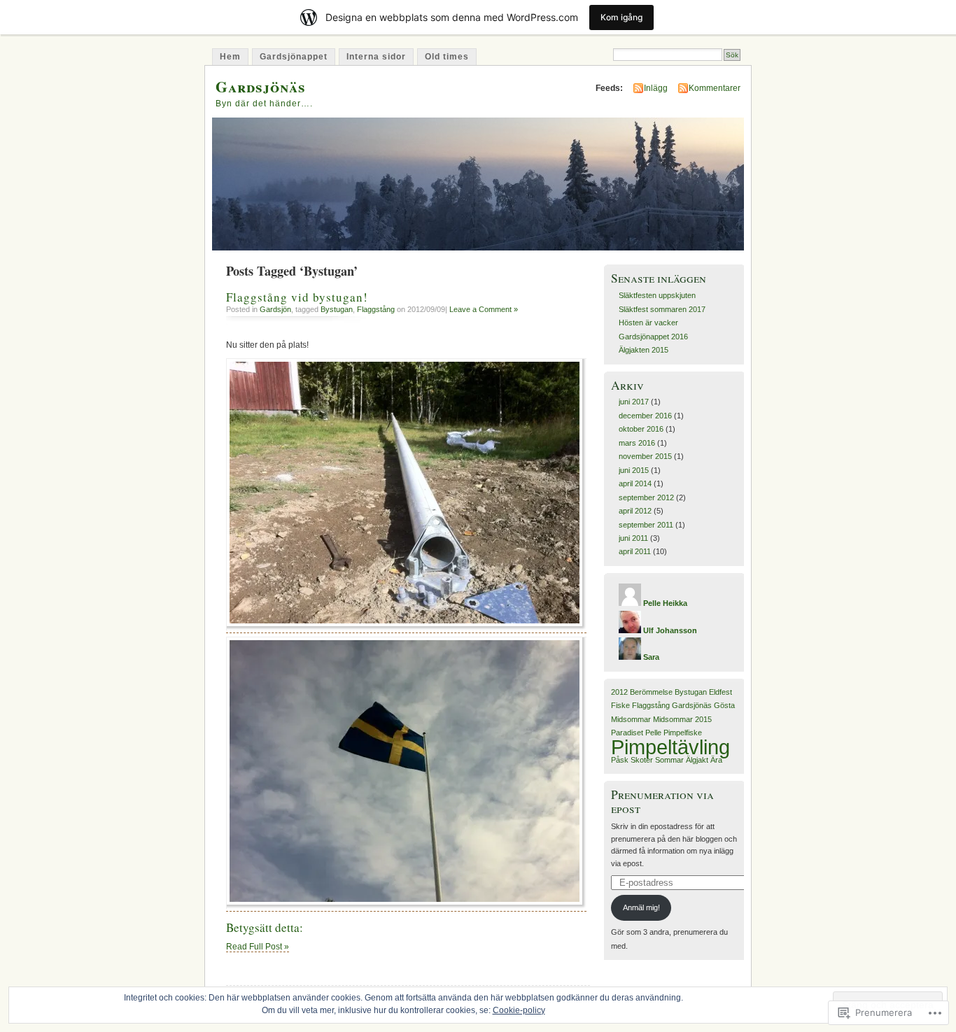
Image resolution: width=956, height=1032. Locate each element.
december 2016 (645, 415)
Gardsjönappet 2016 (653, 336)
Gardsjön (275, 309)
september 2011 (646, 525)
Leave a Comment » (483, 309)
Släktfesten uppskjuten (657, 295)
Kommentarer (714, 88)
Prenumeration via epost (662, 801)
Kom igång (621, 17)
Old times (447, 57)
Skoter (642, 760)
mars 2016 (637, 443)
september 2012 (646, 497)
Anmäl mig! (641, 907)
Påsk (619, 760)
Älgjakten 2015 (643, 350)
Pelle (653, 732)
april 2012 (635, 511)
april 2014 (635, 483)
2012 (619, 692)
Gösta (724, 705)
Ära (716, 760)
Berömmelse (651, 692)
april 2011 (635, 551)
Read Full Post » (257, 947)
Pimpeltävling (670, 746)
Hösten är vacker (648, 322)
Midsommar (631, 719)
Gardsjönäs (261, 86)
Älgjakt (697, 760)
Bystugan (337, 309)
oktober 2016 (641, 429)
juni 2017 (634, 401)
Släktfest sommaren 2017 (662, 309)
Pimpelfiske (682, 732)
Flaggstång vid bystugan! (297, 297)
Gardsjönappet (294, 57)
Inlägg (656, 88)
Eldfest (720, 692)
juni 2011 (633, 538)
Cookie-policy (519, 1010)
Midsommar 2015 (682, 719)
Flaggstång (376, 309)
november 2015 (645, 456)
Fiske (620, 705)
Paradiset (627, 732)
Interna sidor (376, 57)
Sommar (669, 760)
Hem (230, 57)
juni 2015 (634, 470)
